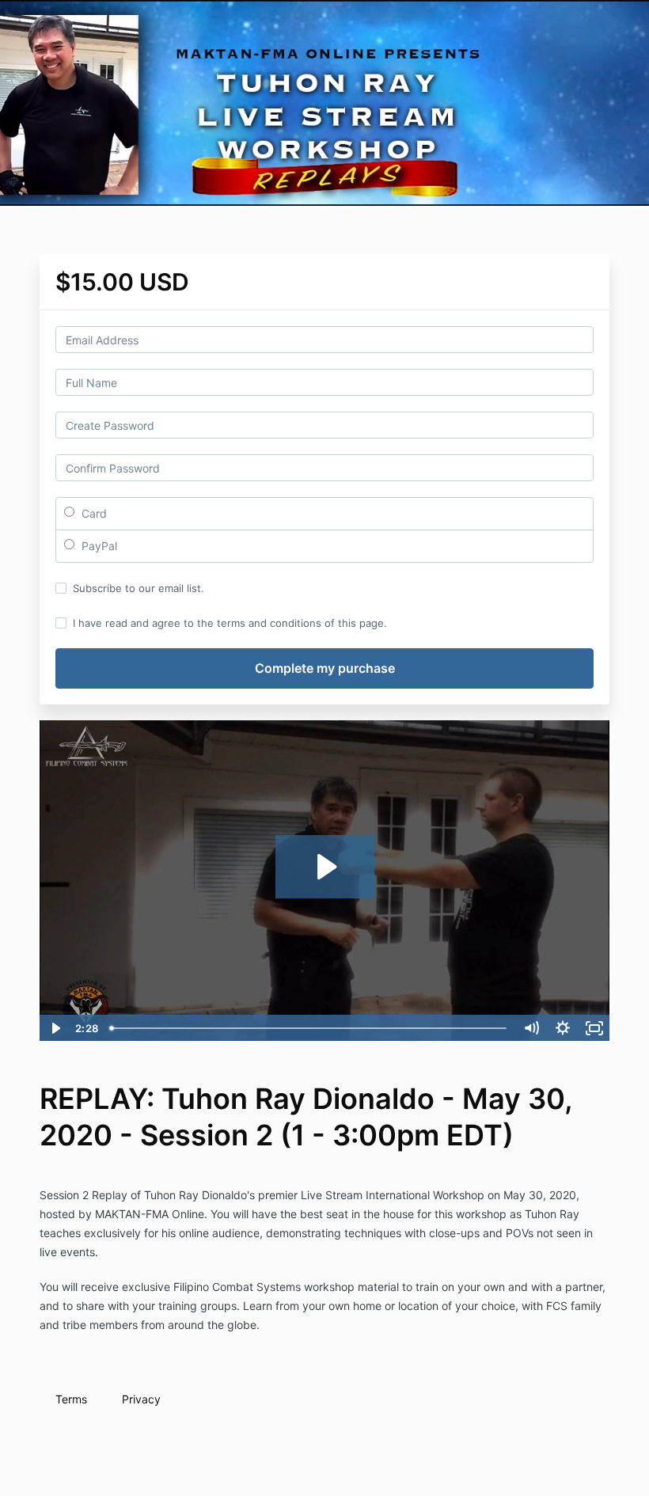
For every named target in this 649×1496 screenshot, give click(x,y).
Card (92, 513)
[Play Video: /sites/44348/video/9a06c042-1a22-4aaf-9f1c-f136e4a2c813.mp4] (324, 866)
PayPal (97, 545)
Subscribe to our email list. (138, 588)
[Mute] (531, 1028)
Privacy (141, 1399)
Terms (71, 1399)
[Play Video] (54, 1028)
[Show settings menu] (563, 1028)
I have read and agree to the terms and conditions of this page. (230, 623)
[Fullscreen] (594, 1028)
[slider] (309, 1028)
